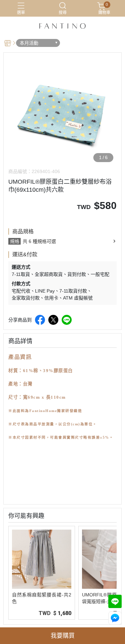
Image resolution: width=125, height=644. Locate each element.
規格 (14, 241)
